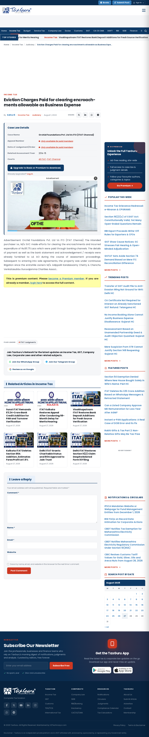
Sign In (139, 2)
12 (119, 605)
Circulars (101, 699)
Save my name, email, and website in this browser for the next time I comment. (44, 564)
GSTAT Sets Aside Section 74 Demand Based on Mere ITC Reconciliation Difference (121, 259)
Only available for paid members (57, 141)
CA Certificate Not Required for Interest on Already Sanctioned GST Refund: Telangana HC (122, 304)
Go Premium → (125, 185)
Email (10, 540)
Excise (68, 31)
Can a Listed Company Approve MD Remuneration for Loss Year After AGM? (123, 409)
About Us (128, 694)
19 (119, 610)
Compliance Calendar (108, 708)
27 (125, 616)
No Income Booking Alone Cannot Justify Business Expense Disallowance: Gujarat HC (123, 318)
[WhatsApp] (7, 712)
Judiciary (30, 44)
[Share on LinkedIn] (85, 115)
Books (106, 2)
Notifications (103, 694)
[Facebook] (7, 705)
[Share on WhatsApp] (91, 115)
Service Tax (39, 31)
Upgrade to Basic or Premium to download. (37, 167)
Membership (130, 712)
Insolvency (76, 708)
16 (142, 605)
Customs (78, 31)
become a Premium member (66, 278)
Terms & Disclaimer (136, 725)
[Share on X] (78, 115)
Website (11, 552)
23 (142, 610)
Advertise (128, 703)
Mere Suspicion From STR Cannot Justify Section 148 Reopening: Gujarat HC (123, 350)
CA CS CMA (98, 31)
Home (4, 31)
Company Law (54, 31)
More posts (111, 270)
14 (131, 605)
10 (107, 605)
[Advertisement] (74, 69)
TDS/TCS (49, 708)
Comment (13, 492)
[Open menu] (144, 10)
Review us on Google (23, 369)
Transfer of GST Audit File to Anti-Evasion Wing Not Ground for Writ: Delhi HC (123, 290)
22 (136, 610)
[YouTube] (21, 705)
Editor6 (11, 115)
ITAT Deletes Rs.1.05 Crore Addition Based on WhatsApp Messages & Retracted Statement (124, 395)
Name (11, 527)
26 (119, 616)
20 (125, 610)
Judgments (102, 703)
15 (136, 605)
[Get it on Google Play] (102, 670)
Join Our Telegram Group (62, 361)
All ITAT (42, 159)
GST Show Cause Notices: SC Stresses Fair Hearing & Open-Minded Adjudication (122, 245)
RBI (117, 31)
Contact (127, 708)
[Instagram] (35, 705)
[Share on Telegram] (98, 115)
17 (107, 610)
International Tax (53, 712)
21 (131, 610)
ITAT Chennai (53, 159)
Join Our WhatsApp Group (25, 361)
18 (113, 610)
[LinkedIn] (28, 705)
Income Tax (14, 31)
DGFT (110, 31)
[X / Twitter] (14, 705)
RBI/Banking (77, 703)
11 (113, 605)
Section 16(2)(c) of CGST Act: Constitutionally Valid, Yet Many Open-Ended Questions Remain (123, 220)
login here (36, 283)
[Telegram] (14, 712)
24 (107, 616)
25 (113, 616)
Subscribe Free (61, 665)
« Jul (107, 627)
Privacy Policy (119, 725)
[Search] (145, 30)
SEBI (124, 31)
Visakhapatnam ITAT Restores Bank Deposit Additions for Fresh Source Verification (68, 37)
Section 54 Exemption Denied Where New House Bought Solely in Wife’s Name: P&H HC (124, 380)
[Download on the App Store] (123, 670)
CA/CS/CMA (77, 712)
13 (125, 605)
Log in (30, 173)
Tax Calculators (104, 712)
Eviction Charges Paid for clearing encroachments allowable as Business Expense (49, 102)
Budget (27, 31)
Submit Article (130, 699)
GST (88, 31)
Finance (133, 31)
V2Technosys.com (58, 725)
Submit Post (123, 2)
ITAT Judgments (28, 342)
